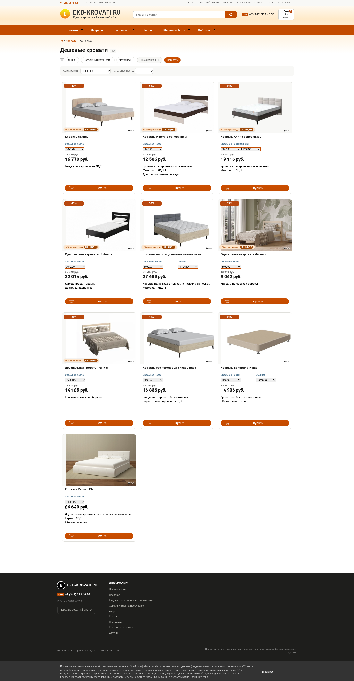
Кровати (72, 30)
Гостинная (122, 30)
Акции (112, 611)
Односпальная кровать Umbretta (88, 254)
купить (103, 188)
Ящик (71, 60)
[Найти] (231, 14)
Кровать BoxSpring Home (239, 367)
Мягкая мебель (174, 30)
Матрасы (97, 30)
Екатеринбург (71, 2)
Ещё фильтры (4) (150, 60)
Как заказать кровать (281, 2)
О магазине (244, 2)
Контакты (260, 2)
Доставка (228, 2)
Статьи (113, 632)
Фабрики (204, 30)
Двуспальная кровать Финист (86, 367)
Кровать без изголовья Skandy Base (169, 367)
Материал (125, 60)
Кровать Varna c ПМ (79, 489)
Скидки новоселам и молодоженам (131, 600)
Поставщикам (117, 589)
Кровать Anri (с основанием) (241, 136)
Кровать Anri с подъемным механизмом (172, 254)
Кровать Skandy (76, 136)
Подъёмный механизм (97, 60)
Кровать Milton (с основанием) (165, 136)
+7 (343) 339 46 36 (261, 14)
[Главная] (61, 40)
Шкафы (147, 30)
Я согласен (268, 671)
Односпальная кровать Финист (243, 254)
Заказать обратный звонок (203, 2)
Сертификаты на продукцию (126, 605)
